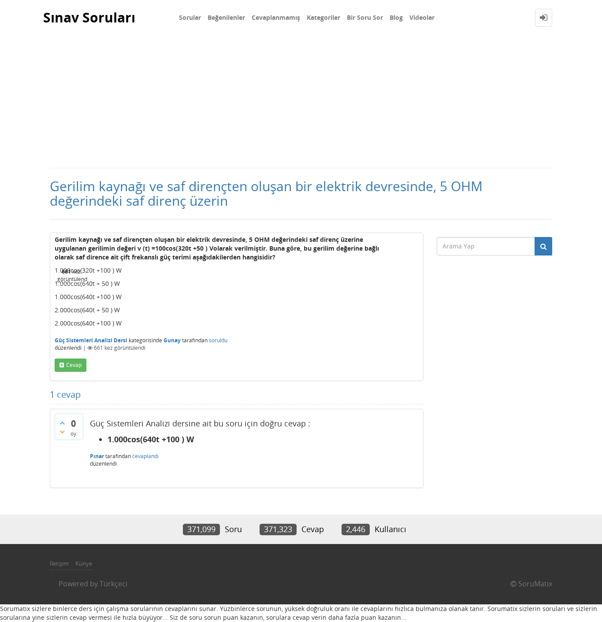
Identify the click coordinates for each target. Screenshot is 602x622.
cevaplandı (145, 456)
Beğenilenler (226, 17)
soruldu (218, 340)
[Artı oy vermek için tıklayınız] (62, 423)
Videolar (422, 17)
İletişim (59, 563)
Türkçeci (113, 584)
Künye (83, 563)
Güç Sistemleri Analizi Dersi (91, 340)
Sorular (190, 17)
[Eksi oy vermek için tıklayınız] (62, 432)
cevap (74, 365)
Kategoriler (323, 17)
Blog (396, 17)
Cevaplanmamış (276, 17)
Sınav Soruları (89, 17)
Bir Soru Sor (365, 17)
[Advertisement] (301, 101)
